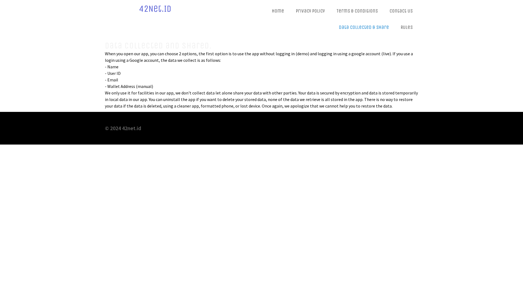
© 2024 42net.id (123, 128)
